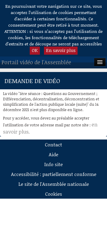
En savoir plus (60, 50)
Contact (53, 144)
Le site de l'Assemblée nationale (53, 183)
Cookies (53, 193)
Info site (53, 164)
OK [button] (35, 50)
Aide (53, 154)
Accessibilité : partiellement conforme (53, 174)
